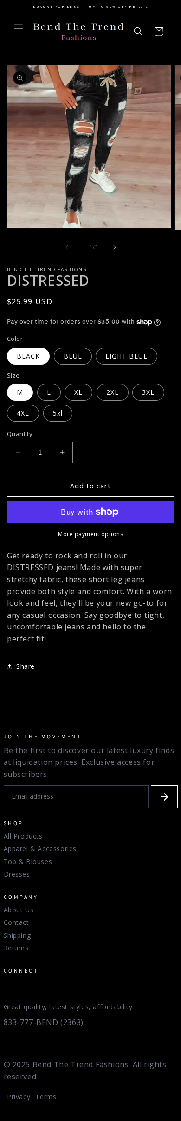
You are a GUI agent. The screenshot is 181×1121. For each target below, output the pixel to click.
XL (78, 392)
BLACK (28, 356)
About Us (19, 909)
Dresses (17, 874)
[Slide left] (67, 247)
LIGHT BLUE (126, 356)
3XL (148, 392)
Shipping (17, 935)
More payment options (90, 534)
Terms (45, 1096)
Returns (16, 947)
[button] (18, 28)
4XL (23, 413)
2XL (112, 392)
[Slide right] (114, 247)
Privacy (18, 1096)
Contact (16, 922)
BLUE (73, 356)
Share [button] (25, 666)
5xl (58, 413)
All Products (23, 836)
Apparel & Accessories (40, 848)
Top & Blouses (28, 861)
